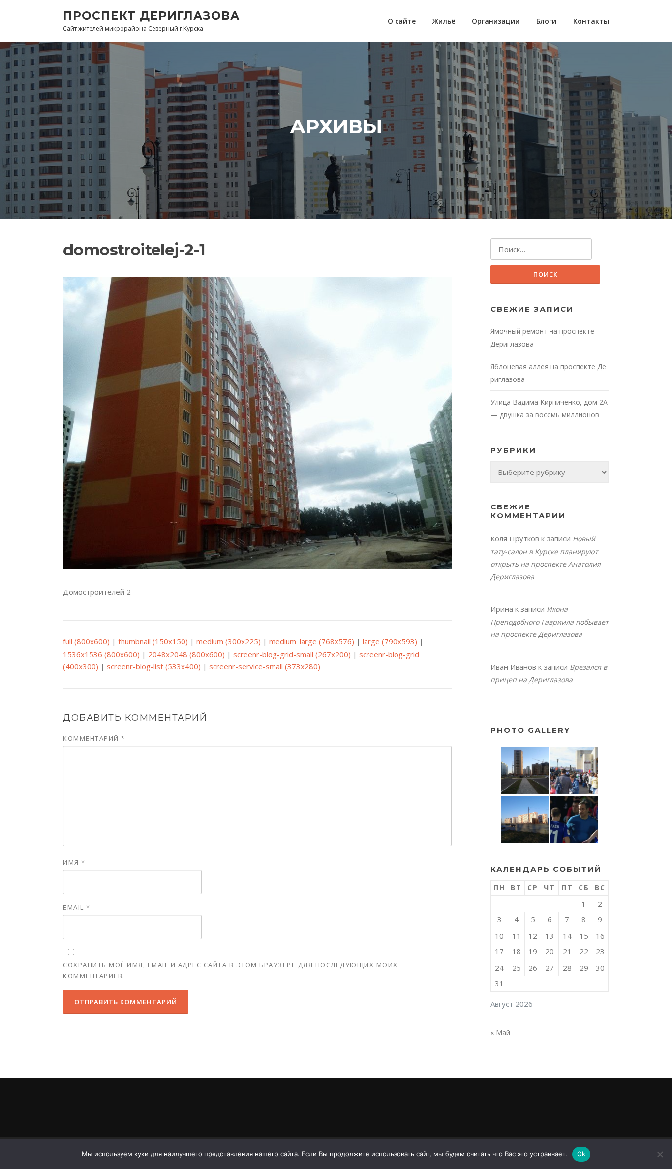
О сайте (402, 21)
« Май (500, 1032)
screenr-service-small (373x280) (264, 666)
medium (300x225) (228, 641)
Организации (495, 21)
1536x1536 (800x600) (101, 654)
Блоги (546, 21)
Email (77, 907)
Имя (74, 862)
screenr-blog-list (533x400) (154, 666)
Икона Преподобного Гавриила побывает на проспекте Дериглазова (549, 621)
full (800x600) (86, 641)
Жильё (443, 21)
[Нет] (660, 1154)
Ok (581, 1154)
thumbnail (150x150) (153, 641)
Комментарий (94, 738)
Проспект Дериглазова (151, 15)
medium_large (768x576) (311, 641)
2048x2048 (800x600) (186, 654)
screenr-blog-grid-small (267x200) (292, 654)
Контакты (591, 21)
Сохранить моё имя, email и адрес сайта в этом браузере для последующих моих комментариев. (230, 970)
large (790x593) (390, 641)
